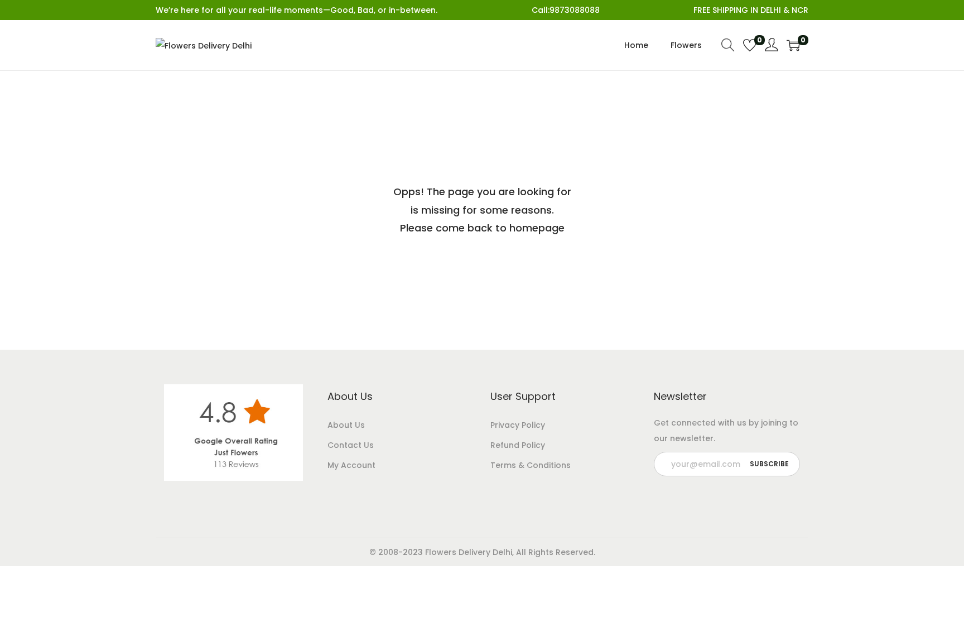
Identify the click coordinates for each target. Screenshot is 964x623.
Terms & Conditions (530, 465)
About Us (346, 425)
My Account (351, 465)
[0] (749, 45)
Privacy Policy (517, 425)
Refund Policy (517, 445)
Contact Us (350, 445)
